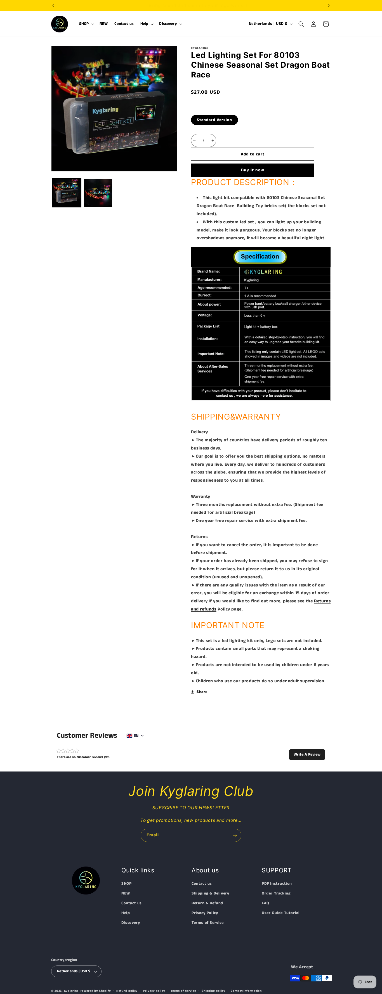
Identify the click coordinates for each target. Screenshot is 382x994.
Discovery (130, 923)
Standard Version (214, 120)
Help (125, 913)
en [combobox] (136, 735)
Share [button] (202, 692)
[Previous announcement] (53, 5)
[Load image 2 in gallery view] (98, 193)
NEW (125, 893)
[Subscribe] (235, 835)
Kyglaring (71, 991)
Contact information (246, 991)
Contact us (131, 903)
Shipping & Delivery (210, 893)
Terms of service (183, 991)
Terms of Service (208, 923)
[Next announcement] (329, 5)
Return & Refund (207, 903)
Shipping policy (213, 991)
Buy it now (252, 170)
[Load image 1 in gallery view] (67, 193)
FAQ (265, 903)
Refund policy (127, 991)
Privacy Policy (205, 913)
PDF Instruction (277, 883)
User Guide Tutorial (281, 913)
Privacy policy (154, 991)
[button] (86, 24)
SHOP (126, 883)
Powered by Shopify (95, 991)
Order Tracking (276, 893)
